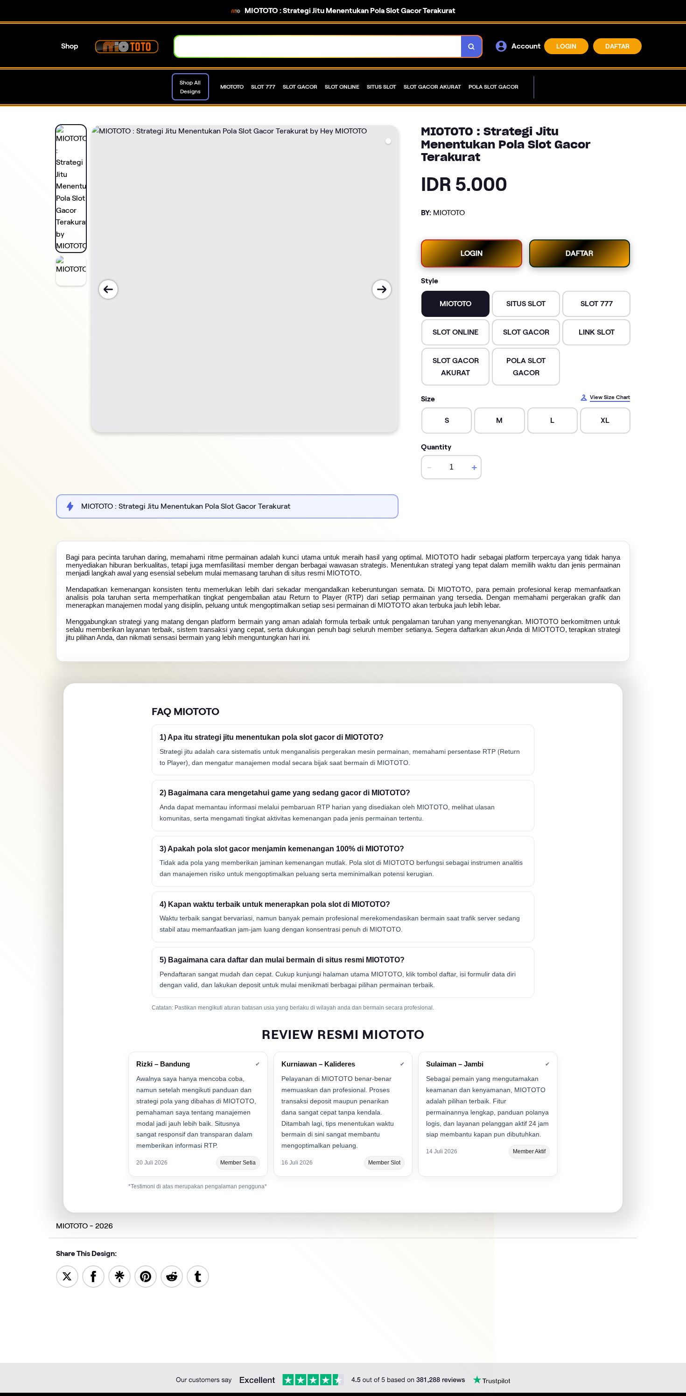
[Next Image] (382, 289)
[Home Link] (126, 46)
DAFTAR (617, 46)
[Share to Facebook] (93, 1276)
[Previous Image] (108, 289)
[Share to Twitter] (67, 1276)
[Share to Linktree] (119, 1276)
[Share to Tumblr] (198, 1276)
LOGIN (566, 46)
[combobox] (318, 46)
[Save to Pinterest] (145, 1276)
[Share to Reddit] (172, 1276)
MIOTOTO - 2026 (84, 1226)
